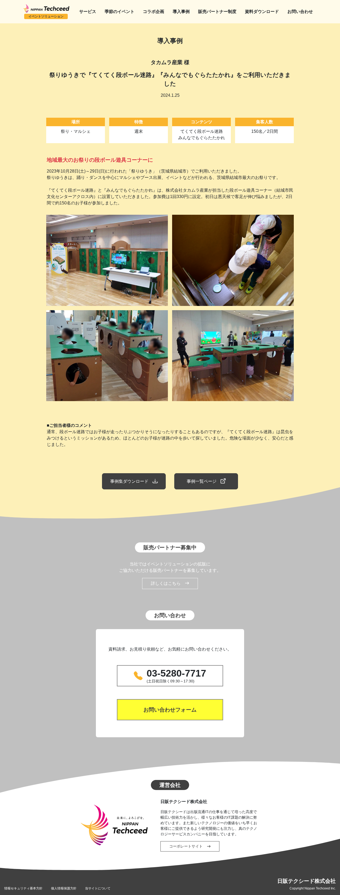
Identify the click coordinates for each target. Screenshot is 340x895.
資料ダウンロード (262, 11)
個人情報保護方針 (63, 888)
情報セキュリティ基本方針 (23, 888)
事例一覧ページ (201, 481)
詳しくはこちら (166, 583)
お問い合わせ (300, 11)
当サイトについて (97, 888)
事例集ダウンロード (129, 481)
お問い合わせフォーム (170, 710)
